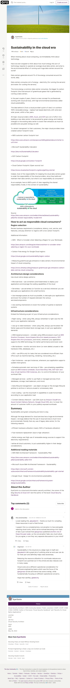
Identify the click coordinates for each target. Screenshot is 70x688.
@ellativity (35, 578)
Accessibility (17, 676)
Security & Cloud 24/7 (22, 493)
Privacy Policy (49, 678)
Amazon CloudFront (53, 400)
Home (9, 673)
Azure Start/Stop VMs (43, 370)
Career (25, 676)
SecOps (39, 673)
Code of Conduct (33, 586)
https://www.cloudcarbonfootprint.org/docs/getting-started (33, 170)
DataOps (53, 673)
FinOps (59, 673)
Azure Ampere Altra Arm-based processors (41, 337)
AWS (31, 117)
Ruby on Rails (29, 682)
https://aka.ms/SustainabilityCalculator (25, 151)
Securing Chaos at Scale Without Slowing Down (23, 643)
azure (27, 51)
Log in (52, 2)
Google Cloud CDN (42, 402)
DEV (41, 681)
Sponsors (22, 678)
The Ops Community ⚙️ (11, 669)
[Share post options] (3, 75)
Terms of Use (58, 678)
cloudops (15, 51)
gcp (32, 51)
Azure (36, 117)
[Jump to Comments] (3, 56)
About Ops (11, 678)
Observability (43, 676)
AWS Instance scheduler (26, 370)
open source (24, 681)
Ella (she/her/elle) (21, 518)
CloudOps (46, 673)
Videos (21, 673)
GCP (43, 117)
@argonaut (38, 532)
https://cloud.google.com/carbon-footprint (26, 161)
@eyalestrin (34, 521)
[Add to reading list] (3, 63)
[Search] (12, 2)
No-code (35, 676)
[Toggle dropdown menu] (63, 517)
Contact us (29, 678)
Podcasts (27, 673)
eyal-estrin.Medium (43, 38)
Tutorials (14, 673)
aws (21, 51)
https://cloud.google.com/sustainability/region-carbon (30, 256)
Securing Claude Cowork (16, 657)
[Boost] (3, 69)
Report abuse (44, 586)
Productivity (52, 676)
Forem (15, 681)
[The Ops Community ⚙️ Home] (5, 2)
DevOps (33, 673)
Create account (62, 2)
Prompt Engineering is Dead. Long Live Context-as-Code (26, 650)
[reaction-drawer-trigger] (3, 49)
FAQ (16, 678)
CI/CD (30, 676)
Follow (38, 604)
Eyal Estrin (18, 37)
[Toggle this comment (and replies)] (12, 520)
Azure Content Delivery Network (22, 402)
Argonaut (21, 547)
